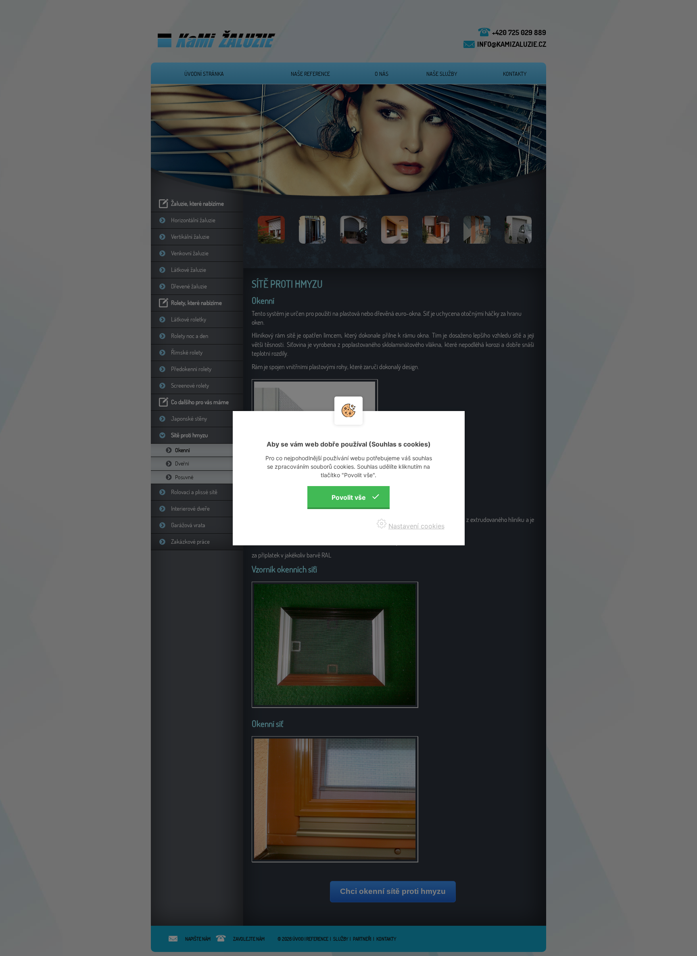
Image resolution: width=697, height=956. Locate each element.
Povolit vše (349, 497)
